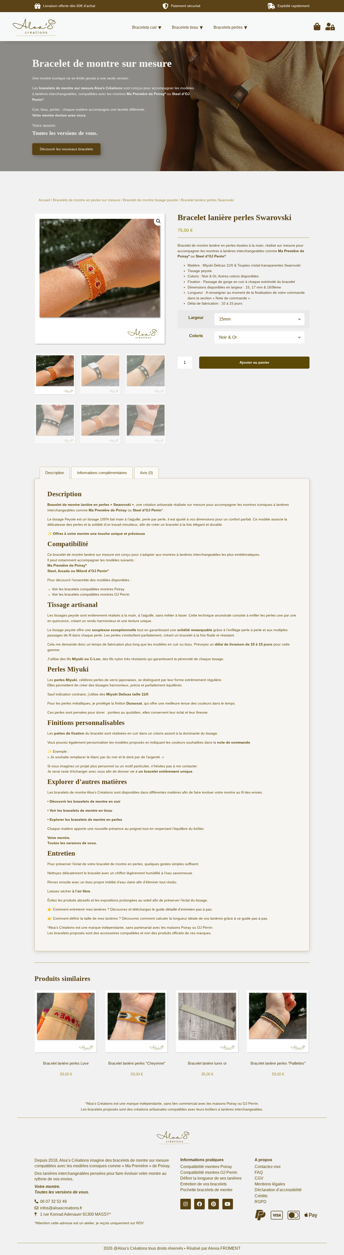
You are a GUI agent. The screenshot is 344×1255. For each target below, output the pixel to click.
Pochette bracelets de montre (206, 1190)
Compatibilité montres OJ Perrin (208, 1172)
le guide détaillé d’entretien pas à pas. (182, 909)
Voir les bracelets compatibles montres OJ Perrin (90, 594)
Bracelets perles (228, 27)
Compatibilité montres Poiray (206, 1166)
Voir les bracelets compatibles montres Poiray (88, 589)
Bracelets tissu (185, 27)
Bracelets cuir (144, 27)
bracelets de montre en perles (96, 820)
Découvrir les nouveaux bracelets (66, 149)
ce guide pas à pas (252, 918)
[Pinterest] (213, 1204)
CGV (259, 1178)
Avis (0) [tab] (146, 473)
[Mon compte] (330, 27)
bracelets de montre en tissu (87, 810)
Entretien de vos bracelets (203, 1184)
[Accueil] (42, 27)
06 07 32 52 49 (53, 1201)
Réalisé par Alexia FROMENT (213, 1248)
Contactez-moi (268, 1166)
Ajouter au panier (254, 362)
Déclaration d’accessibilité (278, 1190)
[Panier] (317, 27)
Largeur (195, 318)
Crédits (261, 1196)
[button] (158, 221)
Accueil (44, 200)
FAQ (259, 1172)
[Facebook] (199, 1204)
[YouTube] (227, 1204)
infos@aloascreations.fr (60, 1208)
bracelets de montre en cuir (96, 801)
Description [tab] (54, 473)
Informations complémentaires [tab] (102, 473)
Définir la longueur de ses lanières (211, 1178)
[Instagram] (185, 1204)
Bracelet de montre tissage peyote (150, 200)
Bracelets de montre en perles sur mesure (86, 200)
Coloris (196, 336)
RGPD (260, 1202)
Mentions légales (270, 1184)
